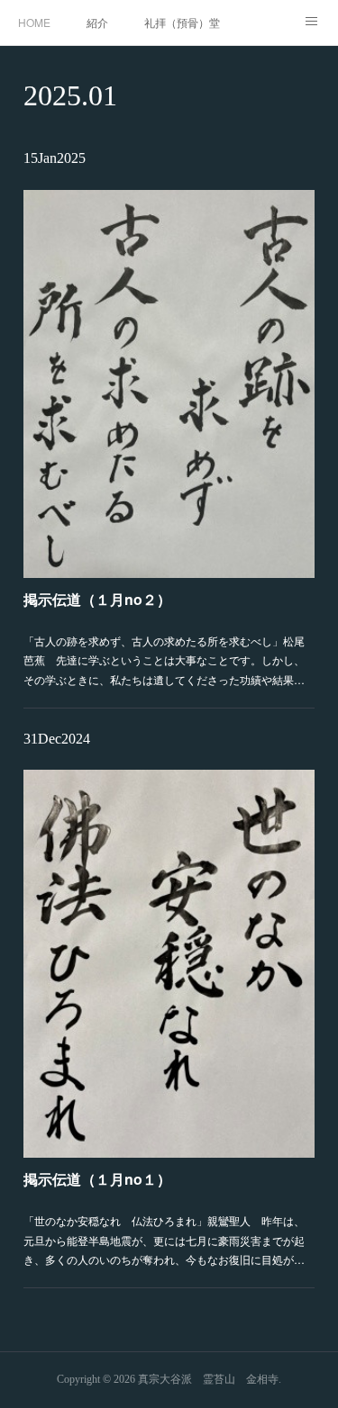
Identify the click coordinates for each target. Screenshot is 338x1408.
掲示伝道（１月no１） (97, 1179)
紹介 (97, 22)
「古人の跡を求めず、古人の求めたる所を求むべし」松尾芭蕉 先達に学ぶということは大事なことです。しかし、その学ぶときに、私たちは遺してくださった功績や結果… (164, 660)
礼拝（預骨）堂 (182, 22)
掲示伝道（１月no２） (97, 599)
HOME (34, 22)
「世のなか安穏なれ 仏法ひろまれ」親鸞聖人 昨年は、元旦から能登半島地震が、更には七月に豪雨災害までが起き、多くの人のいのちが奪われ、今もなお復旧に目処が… (164, 1240)
